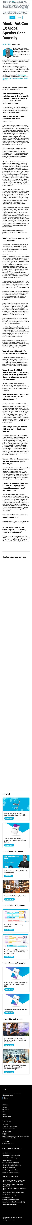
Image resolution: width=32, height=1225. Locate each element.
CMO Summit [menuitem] (6, 1135)
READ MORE (9, 818)
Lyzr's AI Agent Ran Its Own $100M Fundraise (14, 767)
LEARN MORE (9, 899)
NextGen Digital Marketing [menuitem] (9, 1170)
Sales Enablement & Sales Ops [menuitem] (11, 1172)
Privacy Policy (25, 8)
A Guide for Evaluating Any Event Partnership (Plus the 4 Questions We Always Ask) (16, 609)
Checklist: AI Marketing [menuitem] (9, 1195)
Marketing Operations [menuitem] (8, 1167)
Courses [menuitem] (4, 1133)
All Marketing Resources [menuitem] (9, 1204)
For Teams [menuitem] (5, 1125)
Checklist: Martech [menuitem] (7, 1197)
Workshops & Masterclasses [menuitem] (9, 1126)
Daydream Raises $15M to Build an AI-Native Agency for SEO (15, 676)
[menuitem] (6, 1152)
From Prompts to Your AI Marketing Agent (13, 645)
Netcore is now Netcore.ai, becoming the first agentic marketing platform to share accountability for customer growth (14, 627)
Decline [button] (19, 17)
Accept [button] (12, 17)
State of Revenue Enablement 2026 (16, 1009)
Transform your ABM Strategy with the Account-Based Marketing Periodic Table (16, 951)
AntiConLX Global (21, 75)
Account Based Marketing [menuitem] (9, 1158)
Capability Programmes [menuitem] (8, 1128)
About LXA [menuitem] (5, 1104)
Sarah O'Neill (6, 44)
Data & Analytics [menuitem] (7, 1160)
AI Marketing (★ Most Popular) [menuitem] (11, 1155)
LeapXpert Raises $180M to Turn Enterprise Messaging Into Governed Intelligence (16, 574)
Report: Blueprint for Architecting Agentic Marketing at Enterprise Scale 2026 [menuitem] (14, 1181)
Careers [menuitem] (4, 1107)
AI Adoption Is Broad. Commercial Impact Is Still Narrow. (14, 783)
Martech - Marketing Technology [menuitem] (11, 1165)
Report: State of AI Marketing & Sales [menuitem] (13, 1192)
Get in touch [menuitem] (5, 1109)
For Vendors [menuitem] (6, 1141)
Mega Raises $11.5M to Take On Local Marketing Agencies (16, 722)
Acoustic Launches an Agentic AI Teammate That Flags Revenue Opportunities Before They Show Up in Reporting (15, 591)
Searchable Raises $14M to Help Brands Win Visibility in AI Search (16, 691)
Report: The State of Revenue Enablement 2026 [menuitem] (14, 1189)
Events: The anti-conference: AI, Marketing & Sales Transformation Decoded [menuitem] (15, 1137)
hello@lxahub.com (8, 1095)
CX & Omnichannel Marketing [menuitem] (10, 1162)
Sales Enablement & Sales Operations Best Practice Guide (15, 814)
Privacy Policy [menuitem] (6, 1116)
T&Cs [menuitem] (4, 1112)
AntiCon (6, 1098)
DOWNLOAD (9, 930)
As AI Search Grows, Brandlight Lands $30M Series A (15, 753)
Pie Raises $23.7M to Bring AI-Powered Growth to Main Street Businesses (15, 1040)
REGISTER (8, 876)
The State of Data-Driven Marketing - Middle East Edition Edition (15, 840)
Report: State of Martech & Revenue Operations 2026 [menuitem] (12, 1185)
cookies (13, 1)
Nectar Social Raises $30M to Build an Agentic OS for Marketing (15, 737)
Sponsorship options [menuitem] (7, 1143)
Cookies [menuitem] (4, 1114)
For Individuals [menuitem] (6, 1132)
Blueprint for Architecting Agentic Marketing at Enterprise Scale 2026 (15, 984)
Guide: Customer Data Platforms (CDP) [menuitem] (13, 1202)
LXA (5, 1097)
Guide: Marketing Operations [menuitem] (10, 1199)
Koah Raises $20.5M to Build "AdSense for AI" (14, 707)
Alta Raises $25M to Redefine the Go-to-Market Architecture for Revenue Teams (15, 660)
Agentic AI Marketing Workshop (15, 896)
